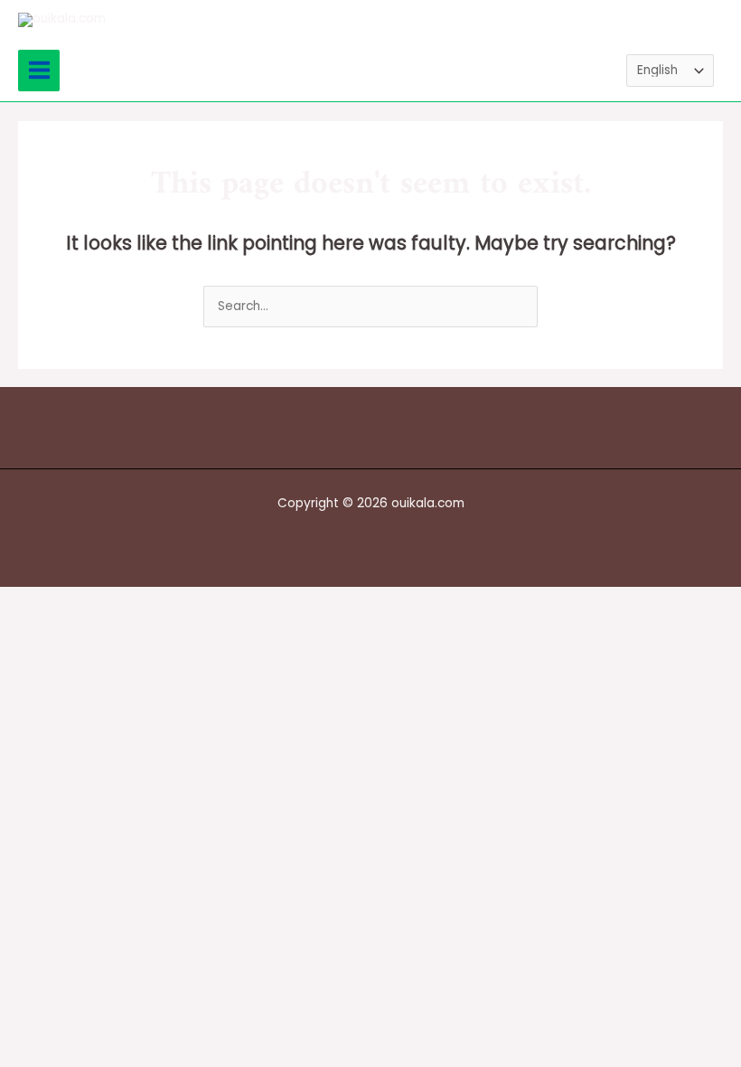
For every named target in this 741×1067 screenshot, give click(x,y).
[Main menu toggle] (39, 70)
